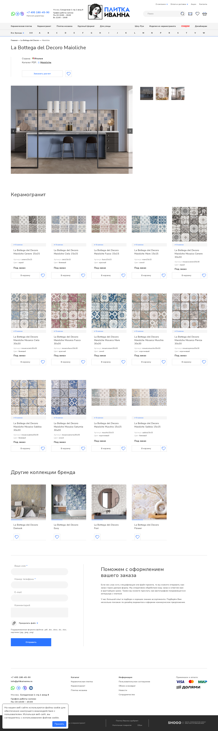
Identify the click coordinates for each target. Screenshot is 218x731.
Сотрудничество (127, 694)
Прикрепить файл (27, 623)
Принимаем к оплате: (187, 677)
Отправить (31, 642)
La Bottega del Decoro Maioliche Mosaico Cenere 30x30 (189, 253)
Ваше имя (21, 565)
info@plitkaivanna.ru (21, 681)
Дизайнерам (201, 26)
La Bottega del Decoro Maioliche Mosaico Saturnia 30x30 (68, 426)
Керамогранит (44, 26)
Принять (59, 723)
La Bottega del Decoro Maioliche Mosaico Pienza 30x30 (188, 340)
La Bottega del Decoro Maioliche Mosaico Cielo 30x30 (26, 340)
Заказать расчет (42, 73)
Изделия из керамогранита (162, 26)
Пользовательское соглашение (134, 681)
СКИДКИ (185, 26)
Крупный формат (86, 26)
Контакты (203, 4)
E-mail (18, 592)
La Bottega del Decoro (30, 40)
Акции (193, 4)
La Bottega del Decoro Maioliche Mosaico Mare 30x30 (107, 340)
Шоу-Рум (139, 26)
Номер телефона (25, 579)
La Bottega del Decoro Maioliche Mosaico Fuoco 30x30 (67, 340)
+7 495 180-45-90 (38, 12)
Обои (140, 725)
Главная (14, 40)
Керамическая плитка (21, 26)
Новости (123, 690)
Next (130, 131)
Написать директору (35, 16)
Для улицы (105, 26)
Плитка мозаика (64, 26)
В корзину (25, 275)
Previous (13, 131)
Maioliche (45, 62)
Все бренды (17, 33)
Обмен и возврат (127, 686)
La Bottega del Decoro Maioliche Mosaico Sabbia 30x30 (27, 426)
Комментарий (22, 605)
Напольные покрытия (122, 725)
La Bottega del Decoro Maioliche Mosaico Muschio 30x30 (149, 340)
